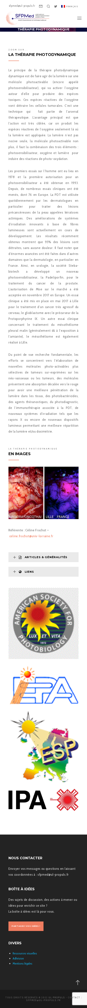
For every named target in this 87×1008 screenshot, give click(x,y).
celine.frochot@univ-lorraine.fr (31, 536)
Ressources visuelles (25, 953)
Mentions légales (22, 963)
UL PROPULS (57, 997)
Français (72, 6)
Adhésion (18, 958)
